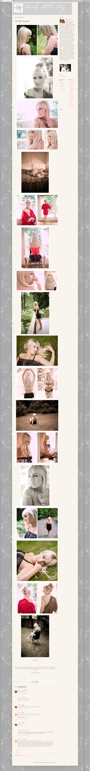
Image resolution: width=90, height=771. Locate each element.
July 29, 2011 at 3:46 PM (22, 708)
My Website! (63, 76)
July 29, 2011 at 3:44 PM (22, 700)
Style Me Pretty (71, 99)
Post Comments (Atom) (24, 755)
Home (35, 753)
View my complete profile (64, 61)
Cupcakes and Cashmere (72, 85)
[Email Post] (30, 681)
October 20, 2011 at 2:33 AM (23, 735)
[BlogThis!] (34, 681)
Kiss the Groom (71, 93)
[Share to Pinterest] (37, 681)
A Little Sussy (72, 81)
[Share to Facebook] (36, 681)
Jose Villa (62, 86)
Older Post (53, 753)
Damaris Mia (20, 697)
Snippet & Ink (72, 97)
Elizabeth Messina (62, 83)
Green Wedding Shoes (72, 88)
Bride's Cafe (72, 83)
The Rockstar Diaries (72, 102)
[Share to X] (35, 681)
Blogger (54, 762)
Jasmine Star (63, 85)
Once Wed (71, 95)
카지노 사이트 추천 (45, 740)
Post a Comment (19, 750)
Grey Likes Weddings (72, 91)
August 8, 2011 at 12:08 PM (23, 718)
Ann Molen (20, 704)
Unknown (20, 712)
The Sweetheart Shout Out (72, 105)
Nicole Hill (63, 88)
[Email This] (32, 681)
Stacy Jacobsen (63, 90)
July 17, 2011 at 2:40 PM (22, 693)
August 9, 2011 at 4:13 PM (23, 726)
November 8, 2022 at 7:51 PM (23, 747)
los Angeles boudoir (21, 730)
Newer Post (17, 753)
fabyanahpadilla (21, 739)
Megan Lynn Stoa (21, 689)
